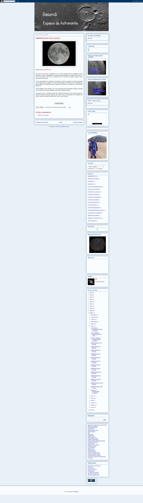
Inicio (60, 122)
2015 (91, 297)
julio (92, 326)
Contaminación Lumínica (94, 455)
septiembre (94, 321)
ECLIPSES (90, 184)
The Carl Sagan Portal (93, 452)
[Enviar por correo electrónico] (36, 107)
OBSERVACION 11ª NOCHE (96, 376)
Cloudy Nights (91, 431)
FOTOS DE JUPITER (93, 189)
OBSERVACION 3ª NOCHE (95, 347)
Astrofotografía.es (92, 427)
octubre (93, 319)
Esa (89, 433)
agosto (93, 323)
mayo (92, 398)
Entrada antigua (78, 122)
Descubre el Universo (93, 473)
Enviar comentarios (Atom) (62, 126)
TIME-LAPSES (91, 220)
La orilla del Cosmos (93, 472)
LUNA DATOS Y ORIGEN (94, 213)
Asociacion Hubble (92, 426)
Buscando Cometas (93, 430)
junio (92, 396)
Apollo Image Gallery (93, 444)
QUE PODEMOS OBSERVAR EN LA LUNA (96, 334)
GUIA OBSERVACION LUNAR (95, 210)
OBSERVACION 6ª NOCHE (95, 358)
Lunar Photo (91, 443)
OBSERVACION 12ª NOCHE (96, 380)
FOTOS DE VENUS (93, 202)
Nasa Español (91, 437)
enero (92, 407)
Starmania (90, 434)
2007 (91, 410)
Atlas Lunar (91, 448)
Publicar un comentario (43, 115)
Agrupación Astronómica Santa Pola (97, 425)
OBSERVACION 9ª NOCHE (95, 369)
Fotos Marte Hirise (92, 438)
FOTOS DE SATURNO (94, 197)
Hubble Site (91, 435)
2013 (91, 301)
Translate (100, 168)
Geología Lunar (92, 446)
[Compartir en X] (39, 107)
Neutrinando (91, 471)
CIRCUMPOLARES (93, 179)
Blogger (76, 491)
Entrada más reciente (42, 122)
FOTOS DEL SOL (92, 205)
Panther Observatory (93, 439)
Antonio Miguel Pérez (46, 69)
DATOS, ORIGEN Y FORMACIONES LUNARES (96, 339)
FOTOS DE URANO (93, 200)
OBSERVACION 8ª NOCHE (95, 365)
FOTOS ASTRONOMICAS (94, 186)
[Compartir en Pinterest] (43, 107)
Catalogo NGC (91, 450)
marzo (93, 402)
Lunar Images (91, 447)
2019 (91, 292)
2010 (91, 308)
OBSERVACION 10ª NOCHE (96, 373)
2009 (91, 310)
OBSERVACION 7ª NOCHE (95, 362)
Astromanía (91, 429)
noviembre (94, 317)
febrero (93, 405)
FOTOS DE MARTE (93, 194)
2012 (91, 304)
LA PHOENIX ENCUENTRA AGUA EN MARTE (96, 329)
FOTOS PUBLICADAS (93, 207)
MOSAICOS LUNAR (93, 215)
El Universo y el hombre (94, 465)
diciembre (93, 314)
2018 (91, 295)
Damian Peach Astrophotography (96, 441)
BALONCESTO (92, 176)
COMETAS (90, 181)
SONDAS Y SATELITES (94, 218)
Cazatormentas (92, 451)
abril (92, 400)
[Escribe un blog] (38, 107)
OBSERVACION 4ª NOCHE (95, 351)
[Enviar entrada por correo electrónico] (69, 107)
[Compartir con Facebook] (41, 107)
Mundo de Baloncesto (93, 475)
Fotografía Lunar (92, 469)
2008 (91, 313)
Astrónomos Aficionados (94, 454)
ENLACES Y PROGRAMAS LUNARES (95, 392)
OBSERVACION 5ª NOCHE (95, 354)
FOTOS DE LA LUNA (93, 192)
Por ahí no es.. (91, 468)
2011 (91, 306)
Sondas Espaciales (93, 442)
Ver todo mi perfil (99, 281)
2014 (91, 299)
